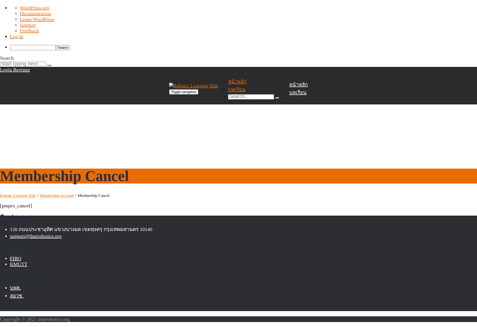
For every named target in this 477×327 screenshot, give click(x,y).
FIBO (15, 258)
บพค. (15, 287)
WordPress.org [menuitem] (34, 7)
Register (21, 69)
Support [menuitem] (28, 25)
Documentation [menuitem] (35, 13)
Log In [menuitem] (16, 36)
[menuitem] (243, 47)
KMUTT (18, 264)
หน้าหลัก (237, 81)
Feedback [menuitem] (29, 30)
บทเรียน (236, 89)
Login (6, 69)
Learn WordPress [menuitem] (37, 19)
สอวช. (16, 295)
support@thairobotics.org (36, 236)
